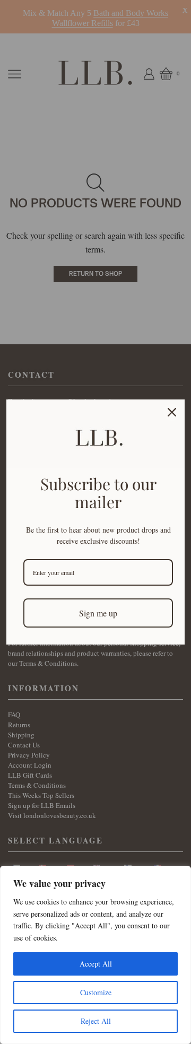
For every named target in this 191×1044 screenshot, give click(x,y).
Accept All (96, 964)
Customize (95, 992)
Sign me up (98, 613)
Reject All (96, 1021)
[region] (95, 955)
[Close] (172, 412)
